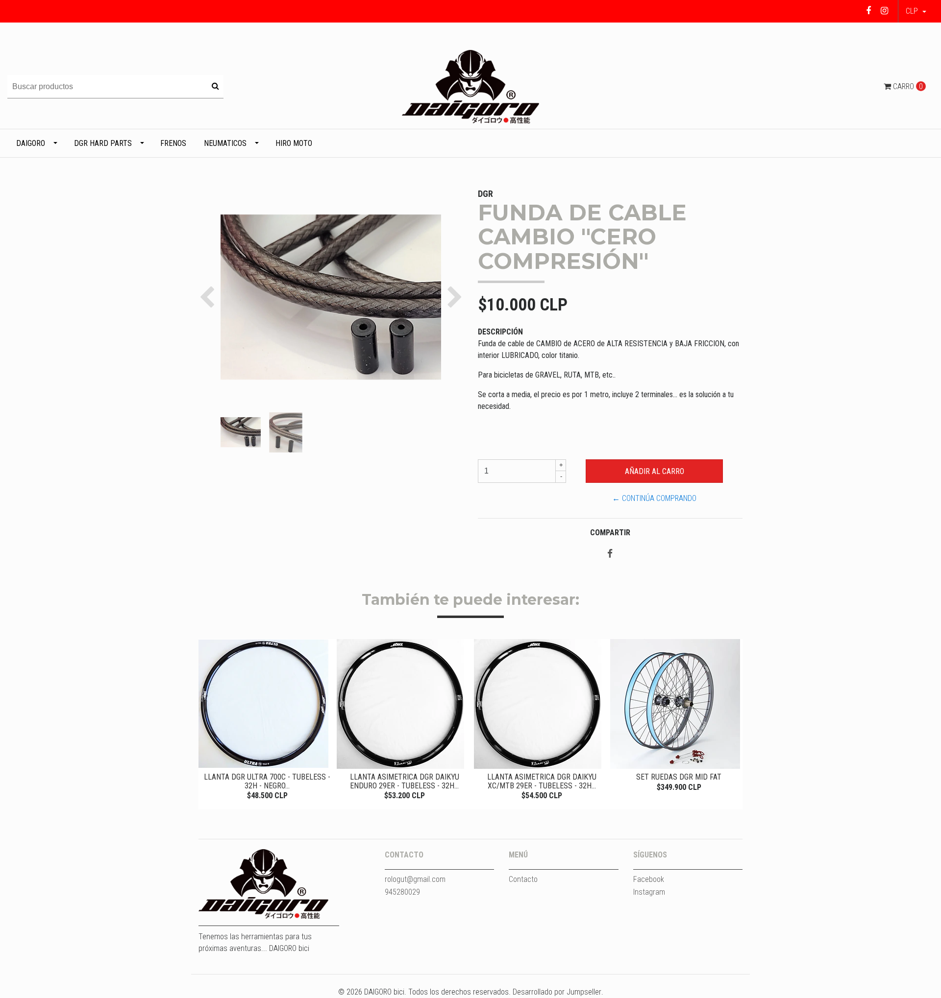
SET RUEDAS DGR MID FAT (678, 777)
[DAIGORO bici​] (470, 86)
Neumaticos (225, 143)
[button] (916, 11)
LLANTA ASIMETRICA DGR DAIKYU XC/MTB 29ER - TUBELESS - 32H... (541, 781)
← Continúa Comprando (654, 498)
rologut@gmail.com (415, 879)
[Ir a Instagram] (884, 10)
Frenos (173, 143)
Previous (208, 721)
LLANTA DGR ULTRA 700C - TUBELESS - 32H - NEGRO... (267, 781)
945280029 (402, 892)
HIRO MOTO (293, 143)
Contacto (523, 879)
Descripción (500, 331)
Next (733, 721)
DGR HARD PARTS (103, 143)
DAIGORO (30, 143)
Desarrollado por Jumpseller (557, 992)
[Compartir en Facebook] (610, 554)
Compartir (610, 532)
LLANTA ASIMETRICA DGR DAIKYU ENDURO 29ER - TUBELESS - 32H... (404, 781)
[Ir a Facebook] (868, 10)
